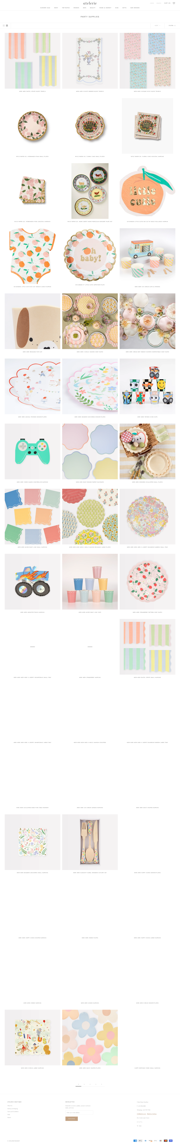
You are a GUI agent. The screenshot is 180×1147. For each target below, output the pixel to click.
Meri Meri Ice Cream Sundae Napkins (90, 807)
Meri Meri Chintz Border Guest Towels (90, 91)
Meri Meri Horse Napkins (32, 1003)
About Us (10, 1106)
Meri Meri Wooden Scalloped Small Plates (147, 482)
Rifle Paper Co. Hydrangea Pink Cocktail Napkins (32, 221)
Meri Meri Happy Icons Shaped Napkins (32, 938)
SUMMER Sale (45, 8)
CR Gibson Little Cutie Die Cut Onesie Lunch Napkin (32, 286)
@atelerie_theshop (151, 1114)
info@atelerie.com (141, 1114)
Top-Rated (66, 8)
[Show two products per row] (4, 25)
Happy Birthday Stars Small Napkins (147, 1068)
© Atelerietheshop (14, 1141)
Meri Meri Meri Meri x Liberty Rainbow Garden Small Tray (147, 547)
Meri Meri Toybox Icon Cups (148, 417)
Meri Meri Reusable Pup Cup (32, 352)
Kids (117, 8)
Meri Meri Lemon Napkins (90, 1003)
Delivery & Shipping (13, 1109)
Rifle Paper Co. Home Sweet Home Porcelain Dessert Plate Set (90, 221)
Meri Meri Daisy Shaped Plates (90, 1068)
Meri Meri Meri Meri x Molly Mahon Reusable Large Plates (90, 547)
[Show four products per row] (7, 25)
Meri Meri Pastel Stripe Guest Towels (32, 91)
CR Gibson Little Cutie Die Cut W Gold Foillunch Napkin (147, 221)
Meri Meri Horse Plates (90, 938)
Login (152, 3)
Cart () (167, 3)
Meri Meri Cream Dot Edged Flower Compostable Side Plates (147, 352)
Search (159, 3)
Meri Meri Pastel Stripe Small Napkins (147, 677)
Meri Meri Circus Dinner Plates (147, 1003)
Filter (172, 25)
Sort (157, 25)
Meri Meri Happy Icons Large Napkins (147, 938)
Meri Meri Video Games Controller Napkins (32, 482)
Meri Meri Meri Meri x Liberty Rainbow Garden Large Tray (147, 742)
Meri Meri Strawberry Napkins (90, 677)
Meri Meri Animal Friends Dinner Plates (32, 417)
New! (56, 8)
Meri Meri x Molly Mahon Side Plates (90, 352)
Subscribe (71, 1118)
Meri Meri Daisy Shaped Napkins (147, 807)
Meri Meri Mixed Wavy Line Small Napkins (32, 547)
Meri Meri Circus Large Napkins (32, 1068)
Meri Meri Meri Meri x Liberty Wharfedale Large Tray (32, 742)
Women (76, 8)
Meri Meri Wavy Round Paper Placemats (90, 482)
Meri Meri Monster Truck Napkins (33, 612)
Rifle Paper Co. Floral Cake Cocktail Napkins (147, 156)
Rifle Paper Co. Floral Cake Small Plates (90, 156)
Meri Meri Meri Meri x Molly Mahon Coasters (90, 742)
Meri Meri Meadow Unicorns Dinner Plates (90, 417)
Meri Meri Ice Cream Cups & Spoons (147, 286)
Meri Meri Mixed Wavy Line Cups (90, 612)
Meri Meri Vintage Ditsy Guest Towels (147, 91)
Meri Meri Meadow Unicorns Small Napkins (32, 872)
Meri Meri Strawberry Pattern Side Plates (147, 612)
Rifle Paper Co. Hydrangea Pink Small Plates (32, 156)
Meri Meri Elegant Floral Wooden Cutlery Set (90, 872)
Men (84, 8)
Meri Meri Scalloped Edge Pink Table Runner (32, 807)
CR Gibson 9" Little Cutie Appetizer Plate (90, 285)
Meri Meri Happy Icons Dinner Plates (147, 872)
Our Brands (135, 8)
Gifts (125, 8)
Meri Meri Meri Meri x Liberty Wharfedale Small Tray (32, 677)
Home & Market (105, 8)
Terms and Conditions (13, 1111)
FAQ (9, 1114)
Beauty (92, 8)
